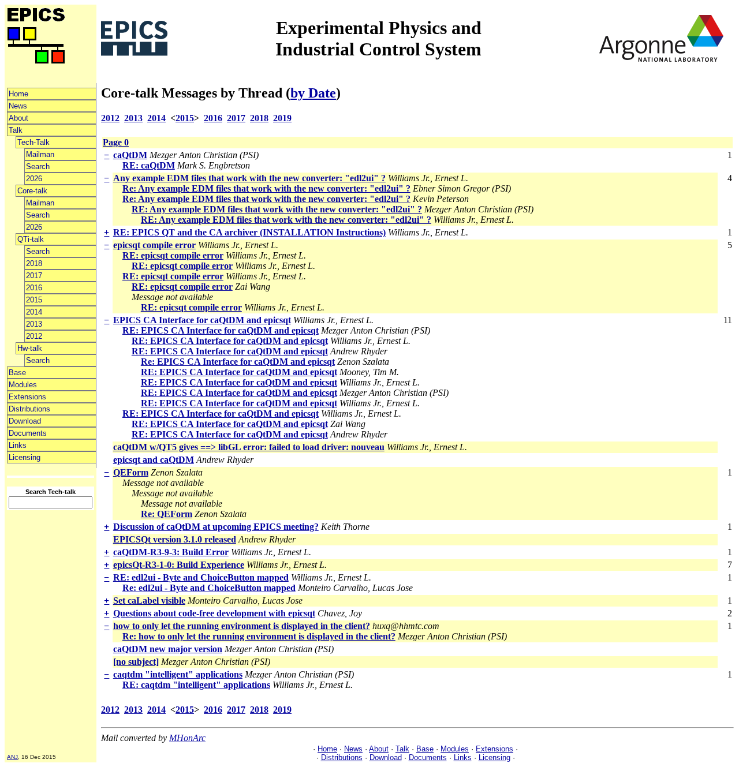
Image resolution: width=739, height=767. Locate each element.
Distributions (29, 409)
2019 (282, 118)
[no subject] (136, 662)
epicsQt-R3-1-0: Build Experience (178, 565)
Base (17, 372)
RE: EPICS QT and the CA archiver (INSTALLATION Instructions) (249, 232)
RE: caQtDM (148, 165)
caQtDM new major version (167, 649)
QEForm (130, 472)
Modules (23, 384)
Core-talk (32, 190)
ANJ (12, 757)
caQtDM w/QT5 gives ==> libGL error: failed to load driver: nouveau (249, 447)
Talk (16, 130)
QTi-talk (30, 239)
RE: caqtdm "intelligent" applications (196, 685)
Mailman (40, 154)
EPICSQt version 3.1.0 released (174, 539)
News (18, 106)
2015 (34, 299)
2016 (34, 287)
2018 (34, 263)
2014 (34, 312)
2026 (34, 178)
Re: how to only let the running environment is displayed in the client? (258, 636)
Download (25, 421)
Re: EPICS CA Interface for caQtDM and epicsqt (238, 361)
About (18, 118)
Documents (28, 433)
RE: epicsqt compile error (172, 255)
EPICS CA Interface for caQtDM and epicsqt (202, 320)
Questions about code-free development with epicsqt (214, 613)
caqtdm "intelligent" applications (177, 674)
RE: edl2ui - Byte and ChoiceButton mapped (201, 577)
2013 (34, 324)
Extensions (27, 396)
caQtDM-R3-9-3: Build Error (171, 552)
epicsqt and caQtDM (153, 460)
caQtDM (130, 155)
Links (18, 445)
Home (18, 93)
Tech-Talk (33, 142)
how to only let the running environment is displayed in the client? (241, 626)
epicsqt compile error (154, 245)
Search (38, 166)
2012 (34, 336)
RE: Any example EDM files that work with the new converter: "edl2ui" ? (277, 209)
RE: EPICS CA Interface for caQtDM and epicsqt (220, 330)
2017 (34, 275)
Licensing (24, 457)
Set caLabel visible (149, 600)
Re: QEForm (166, 514)
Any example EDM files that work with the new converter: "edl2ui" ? (249, 178)
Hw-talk (29, 348)
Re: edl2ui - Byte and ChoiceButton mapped (209, 588)
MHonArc (187, 738)
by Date (313, 92)
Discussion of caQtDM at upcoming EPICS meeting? (216, 527)
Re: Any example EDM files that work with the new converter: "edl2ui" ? (266, 188)
